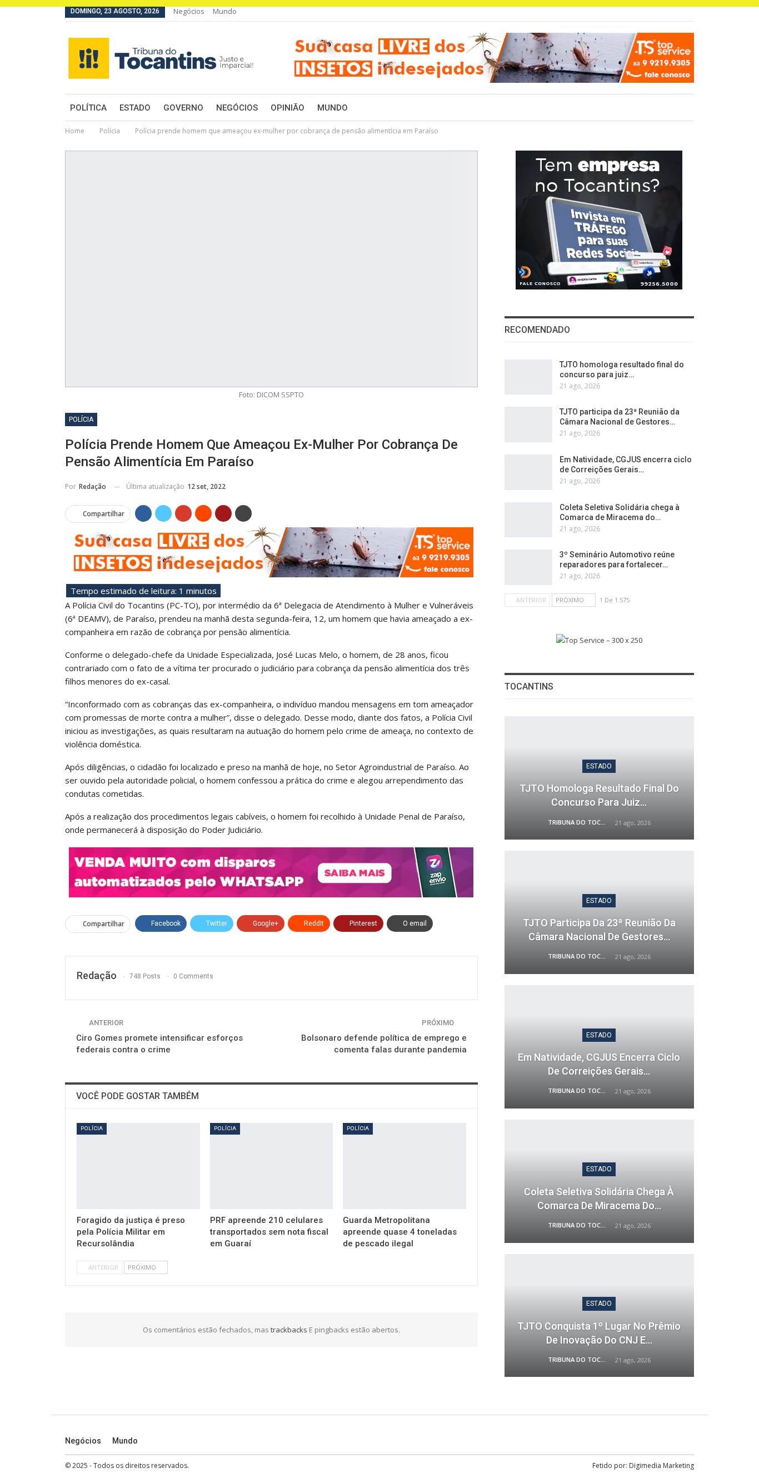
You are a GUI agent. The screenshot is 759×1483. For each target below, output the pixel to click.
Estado (135, 108)
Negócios (188, 11)
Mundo (225, 11)
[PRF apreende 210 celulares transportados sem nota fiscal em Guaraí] (271, 1166)
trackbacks (290, 1330)
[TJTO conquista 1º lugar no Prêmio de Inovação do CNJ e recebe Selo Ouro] (599, 1316)
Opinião (287, 108)
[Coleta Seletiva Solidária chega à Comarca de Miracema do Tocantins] (528, 520)
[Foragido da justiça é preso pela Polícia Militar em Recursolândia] (138, 1166)
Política (88, 108)
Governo (183, 108)
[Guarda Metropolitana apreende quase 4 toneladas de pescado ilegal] (404, 1166)
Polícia (81, 419)
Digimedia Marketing (661, 1465)
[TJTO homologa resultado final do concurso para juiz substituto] (528, 377)
